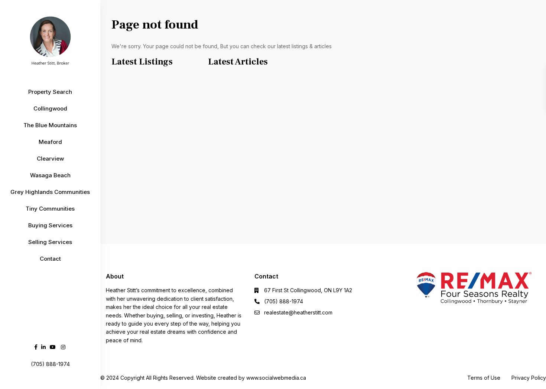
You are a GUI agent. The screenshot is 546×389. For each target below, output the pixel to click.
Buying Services (50, 225)
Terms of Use (483, 378)
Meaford (50, 141)
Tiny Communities (50, 208)
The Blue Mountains (50, 125)
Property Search (50, 91)
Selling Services (50, 241)
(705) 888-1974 (283, 301)
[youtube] (53, 347)
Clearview (50, 158)
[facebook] (35, 347)
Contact (50, 258)
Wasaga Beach (50, 175)
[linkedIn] (43, 347)
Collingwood (50, 108)
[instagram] (63, 347)
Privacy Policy (528, 378)
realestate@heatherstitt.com (298, 312)
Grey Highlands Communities (50, 191)
